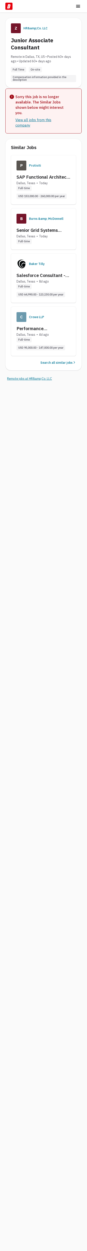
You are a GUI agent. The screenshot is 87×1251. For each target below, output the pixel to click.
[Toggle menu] (78, 6)
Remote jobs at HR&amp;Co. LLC (29, 379)
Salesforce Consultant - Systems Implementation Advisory (42, 275)
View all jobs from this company (33, 122)
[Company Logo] (21, 165)
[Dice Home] (8, 6)
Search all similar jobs (56, 363)
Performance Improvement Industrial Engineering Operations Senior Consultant (41, 328)
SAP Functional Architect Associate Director (42, 177)
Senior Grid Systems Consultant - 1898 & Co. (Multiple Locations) (41, 230)
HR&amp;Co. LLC (35, 28)
